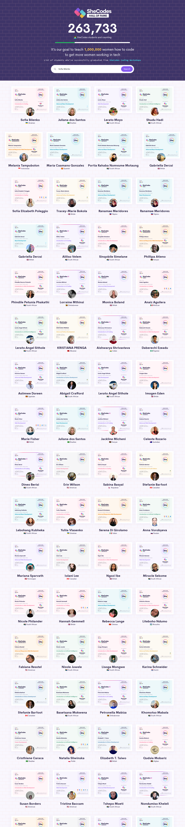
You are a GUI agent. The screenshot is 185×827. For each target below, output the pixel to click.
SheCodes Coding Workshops (125, 60)
